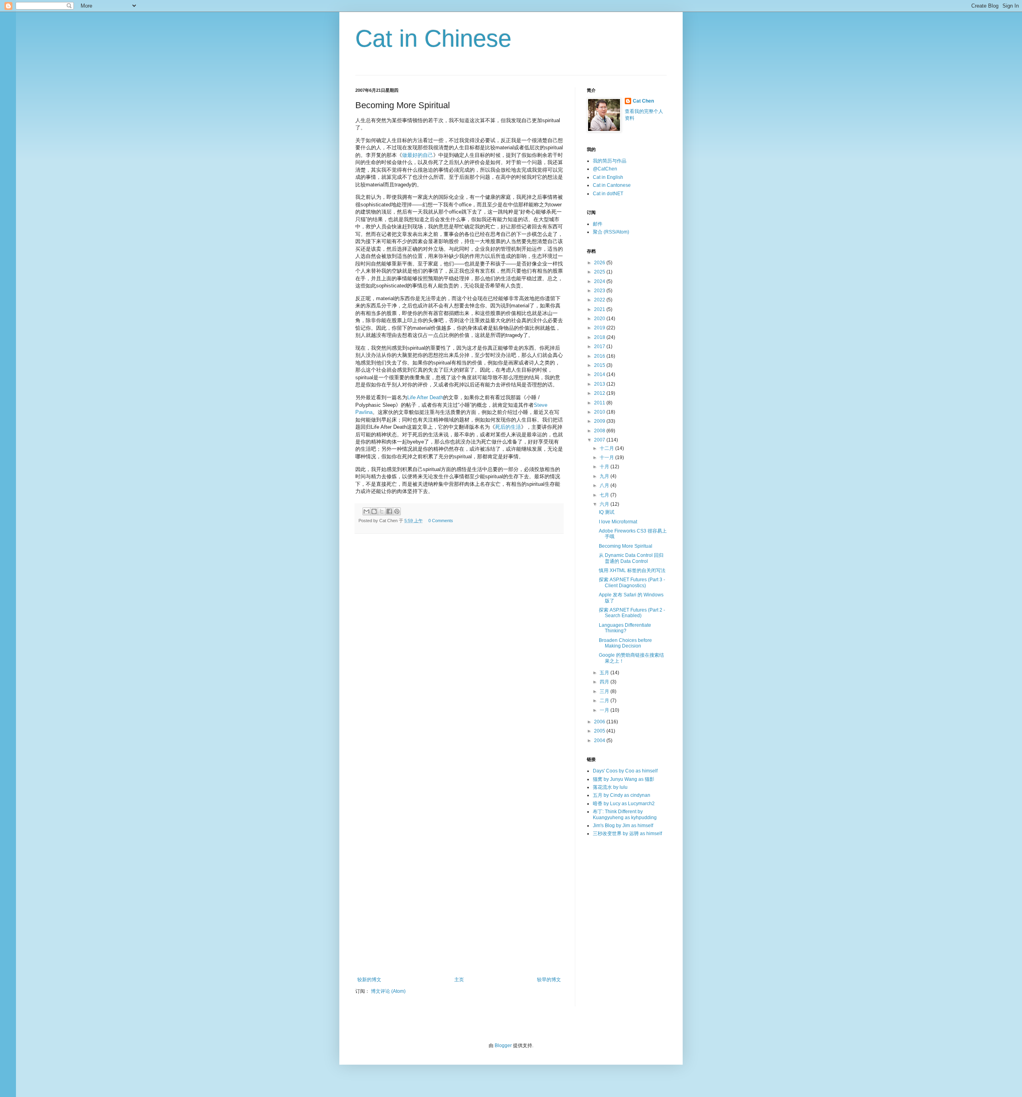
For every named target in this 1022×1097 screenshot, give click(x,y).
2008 (600, 431)
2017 (600, 346)
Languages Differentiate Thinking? (625, 628)
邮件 (597, 224)
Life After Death (425, 397)
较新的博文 (369, 979)
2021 (600, 309)
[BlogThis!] (374, 511)
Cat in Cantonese (612, 185)
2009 (600, 421)
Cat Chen (643, 101)
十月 (605, 466)
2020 (600, 318)
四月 (605, 682)
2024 (600, 281)
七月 (605, 495)
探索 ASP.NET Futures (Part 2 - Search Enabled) (632, 612)
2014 (600, 374)
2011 (600, 403)
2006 (600, 722)
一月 (605, 710)
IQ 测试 (606, 512)
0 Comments (440, 520)
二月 (605, 700)
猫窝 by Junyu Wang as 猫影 (623, 779)
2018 (600, 337)
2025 (600, 272)
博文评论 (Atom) (388, 991)
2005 (600, 731)
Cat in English (608, 177)
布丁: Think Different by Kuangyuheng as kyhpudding (625, 814)
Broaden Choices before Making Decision (625, 643)
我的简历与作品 (609, 161)
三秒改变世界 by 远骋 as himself (627, 833)
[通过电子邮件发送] (366, 511)
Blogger (503, 1045)
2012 (600, 393)
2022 (600, 300)
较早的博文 (549, 979)
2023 (600, 290)
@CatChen (605, 169)
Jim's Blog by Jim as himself (623, 825)
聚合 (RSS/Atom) (611, 232)
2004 (600, 740)
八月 (605, 485)
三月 (605, 691)
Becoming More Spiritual (625, 546)
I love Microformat (618, 522)
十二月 (607, 448)
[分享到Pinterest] (397, 511)
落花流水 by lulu (610, 787)
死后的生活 (508, 427)
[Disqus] (459, 650)
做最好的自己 (417, 155)
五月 (605, 672)
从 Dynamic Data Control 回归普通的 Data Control (631, 558)
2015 (600, 365)
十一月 (607, 457)
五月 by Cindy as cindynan (621, 795)
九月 (605, 476)
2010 (600, 412)
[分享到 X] (382, 511)
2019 (600, 328)
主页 (459, 979)
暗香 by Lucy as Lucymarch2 (624, 803)
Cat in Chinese (433, 38)
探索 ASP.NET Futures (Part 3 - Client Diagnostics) (632, 582)
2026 (600, 262)
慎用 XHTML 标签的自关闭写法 (632, 570)
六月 (605, 504)
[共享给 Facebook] (389, 511)
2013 (600, 384)
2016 (600, 356)
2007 (600, 440)
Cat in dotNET (608, 193)
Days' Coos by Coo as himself (625, 771)
